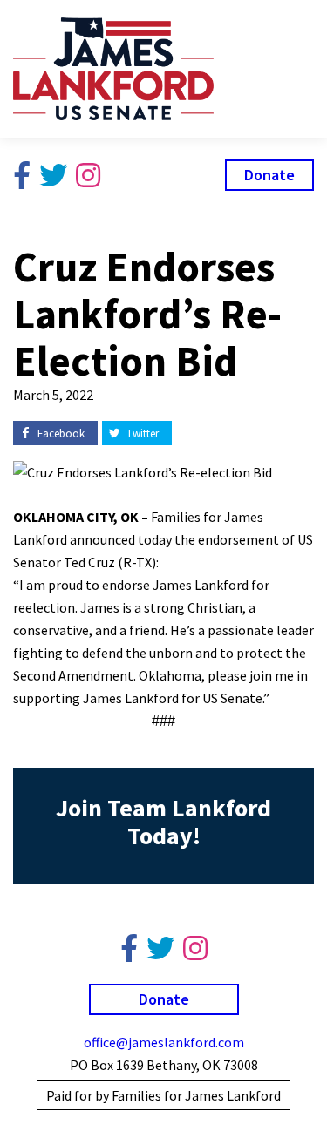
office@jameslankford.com (164, 1042)
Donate (269, 175)
